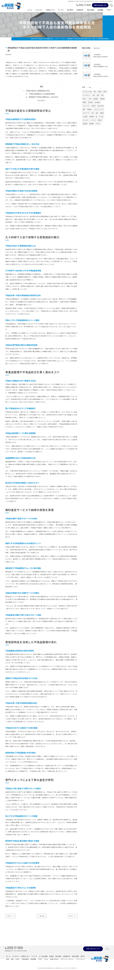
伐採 (94, 95)
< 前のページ (10, 916)
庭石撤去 (96, 99)
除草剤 (99, 91)
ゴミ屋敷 (85, 116)
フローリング (86, 106)
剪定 (102, 95)
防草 (95, 91)
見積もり (100, 120)
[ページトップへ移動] (107, 949)
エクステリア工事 (87, 91)
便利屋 (101, 113)
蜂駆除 (84, 102)
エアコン (98, 123)
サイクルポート (86, 95)
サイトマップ (80, 959)
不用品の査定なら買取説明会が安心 (38, 90)
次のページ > (72, 916)
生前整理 (85, 123)
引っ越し (101, 116)
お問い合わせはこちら (100, 5)
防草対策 (90, 102)
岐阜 (97, 113)
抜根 (98, 95)
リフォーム (93, 120)
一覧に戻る (41, 916)
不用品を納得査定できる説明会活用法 (42, 94)
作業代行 (93, 106)
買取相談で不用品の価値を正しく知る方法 (43, 97)
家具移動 (91, 116)
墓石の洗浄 (100, 106)
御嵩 (84, 109)
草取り (105, 91)
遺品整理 (91, 123)
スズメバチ (85, 120)
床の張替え (97, 102)
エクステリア (86, 113)
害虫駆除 (102, 99)
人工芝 (90, 99)
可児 (92, 113)
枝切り (84, 99)
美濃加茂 (89, 109)
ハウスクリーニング (98, 109)
